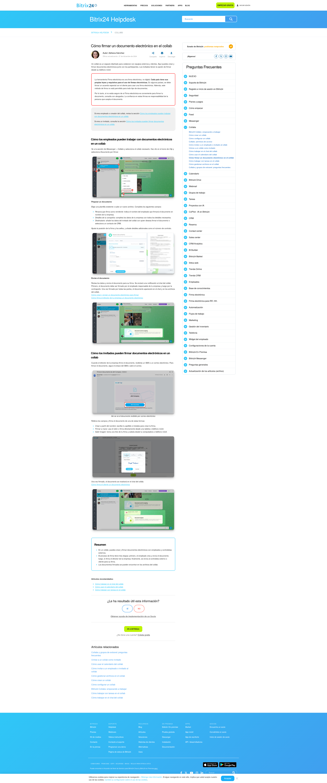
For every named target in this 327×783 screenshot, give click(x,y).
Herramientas (130, 5)
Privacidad (105, 764)
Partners (170, 5)
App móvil (189, 732)
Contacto (93, 742)
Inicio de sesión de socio (220, 737)
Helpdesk (112, 727)
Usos (140, 751)
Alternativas (143, 747)
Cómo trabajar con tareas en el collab (108, 693)
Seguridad (119, 764)
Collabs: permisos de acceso (200, 142)
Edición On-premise (170, 727)
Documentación (168, 747)
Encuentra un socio (217, 727)
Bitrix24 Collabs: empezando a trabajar (109, 688)
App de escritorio (192, 737)
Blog (187, 5)
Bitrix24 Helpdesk (100, 32)
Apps (180, 5)
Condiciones (95, 764)
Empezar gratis (225, 5)
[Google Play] (227, 764)
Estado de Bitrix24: (205, 46)
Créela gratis (144, 634)
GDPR (112, 764)
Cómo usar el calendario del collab (107, 664)
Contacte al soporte (116, 742)
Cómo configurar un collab (103, 684)
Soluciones (156, 5)
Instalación (166, 742)
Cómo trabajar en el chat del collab (107, 697)
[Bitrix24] (87, 5)
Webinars (112, 732)
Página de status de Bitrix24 (119, 751)
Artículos (141, 732)
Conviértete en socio (218, 732)
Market (188, 727)
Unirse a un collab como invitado (106, 659)
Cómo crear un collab (101, 680)
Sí (127, 608)
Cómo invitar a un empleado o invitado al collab (109, 670)
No (139, 608)
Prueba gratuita (168, 732)
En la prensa (95, 747)
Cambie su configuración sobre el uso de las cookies (126, 779)
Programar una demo (117, 747)
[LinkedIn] (202, 772)
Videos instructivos (116, 737)
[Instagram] (197, 772)
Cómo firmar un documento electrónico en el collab (211, 158)
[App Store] (210, 764)
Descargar (166, 737)
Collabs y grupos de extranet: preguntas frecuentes (109, 654)
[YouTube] (191, 772)
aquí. (156, 768)
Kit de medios (95, 737)
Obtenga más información (151, 777)
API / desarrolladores (193, 742)
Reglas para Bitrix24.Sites (141, 764)
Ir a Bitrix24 (133, 629)
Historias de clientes (146, 742)
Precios (144, 5)
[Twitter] (186, 772)
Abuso (127, 764)
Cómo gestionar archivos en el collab (108, 675)
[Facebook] (181, 772)
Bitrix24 (93, 727)
